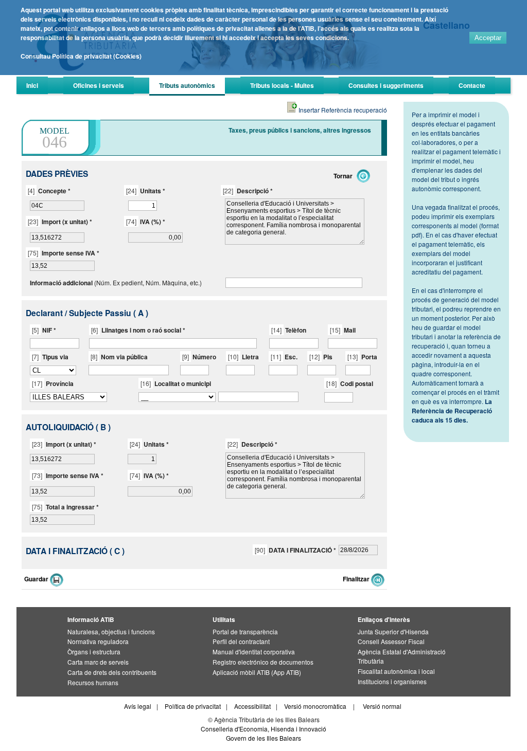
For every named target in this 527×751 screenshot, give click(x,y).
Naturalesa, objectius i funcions (111, 631)
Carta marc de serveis (98, 661)
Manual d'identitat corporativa (254, 651)
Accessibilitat (252, 706)
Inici (32, 85)
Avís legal (137, 706)
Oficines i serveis (98, 85)
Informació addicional (61, 282)
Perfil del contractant (241, 641)
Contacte (472, 85)
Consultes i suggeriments (386, 85)
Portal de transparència (245, 631)
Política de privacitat (193, 706)
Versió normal (382, 706)
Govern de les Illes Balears (263, 738)
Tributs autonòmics (187, 85)
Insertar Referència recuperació (342, 109)
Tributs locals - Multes (282, 85)
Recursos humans (92, 682)
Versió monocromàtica (315, 706)
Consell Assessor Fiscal (391, 641)
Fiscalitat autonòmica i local (396, 671)
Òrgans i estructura (93, 651)
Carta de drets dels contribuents (111, 672)
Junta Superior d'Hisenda (393, 631)
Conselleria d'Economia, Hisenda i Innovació (263, 728)
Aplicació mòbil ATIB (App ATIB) (257, 672)
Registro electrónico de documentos (263, 661)
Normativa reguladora (98, 641)
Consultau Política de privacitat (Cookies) (81, 56)
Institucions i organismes (392, 681)
